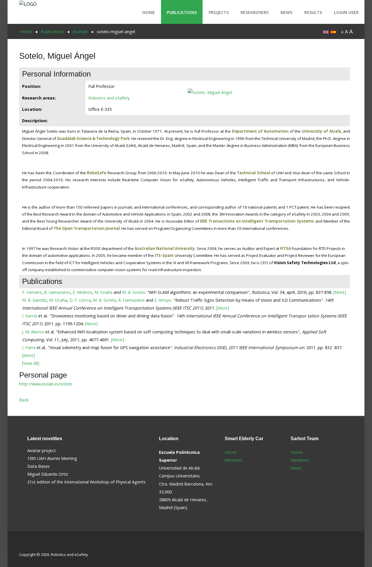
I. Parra (28, 347)
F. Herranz (32, 292)
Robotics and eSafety (109, 98)
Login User (346, 12)
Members (234, 460)
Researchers (255, 12)
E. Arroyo (162, 300)
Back (23, 400)
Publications (182, 12)
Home (148, 12)
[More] (339, 292)
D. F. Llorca (80, 300)
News (286, 12)
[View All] (30, 363)
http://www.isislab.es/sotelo (45, 384)
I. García (29, 316)
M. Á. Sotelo (133, 292)
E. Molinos (82, 292)
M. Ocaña (103, 292)
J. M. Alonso (33, 332)
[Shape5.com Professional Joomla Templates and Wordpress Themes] (31, 545)
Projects (219, 12)
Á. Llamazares (57, 292)
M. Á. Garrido (34, 300)
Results (313, 12)
